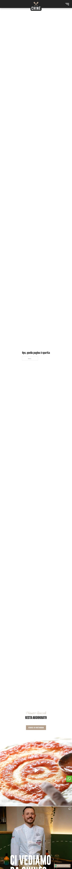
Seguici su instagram (36, 728)
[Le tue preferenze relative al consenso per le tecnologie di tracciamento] (62, 866)
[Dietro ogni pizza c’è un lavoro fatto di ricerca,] (36, 770)
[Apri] (67, 4)
